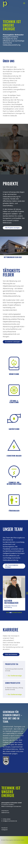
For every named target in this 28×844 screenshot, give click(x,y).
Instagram (4, 829)
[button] (8, 612)
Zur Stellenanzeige (15, 676)
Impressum (5, 810)
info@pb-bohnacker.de (10, 821)
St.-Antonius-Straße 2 (7, 804)
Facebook (4, 828)
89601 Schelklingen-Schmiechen (11, 806)
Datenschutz (5, 812)
